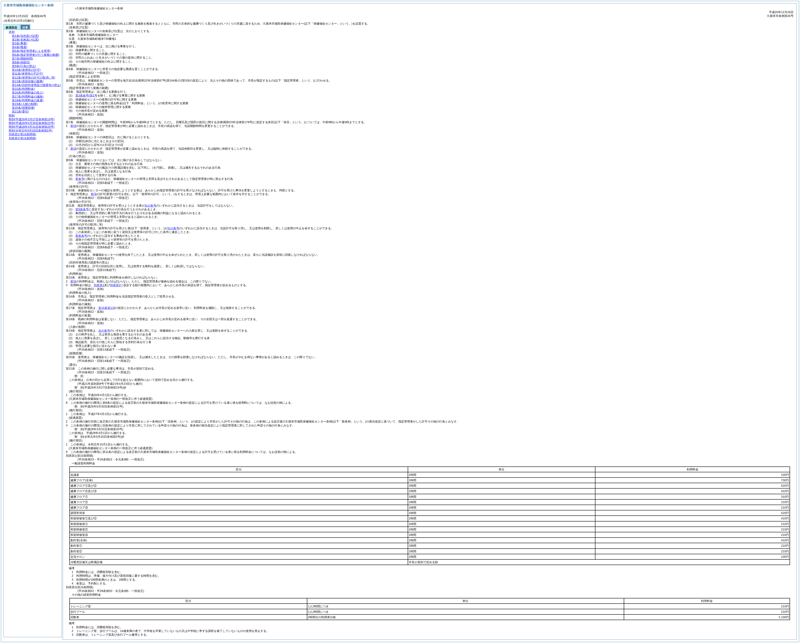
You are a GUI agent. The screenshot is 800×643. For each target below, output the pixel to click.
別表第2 (115, 285)
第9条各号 (82, 209)
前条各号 (81, 235)
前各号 (79, 178)
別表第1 (99, 285)
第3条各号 (82, 95)
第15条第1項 (106, 308)
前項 (73, 126)
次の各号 (150, 205)
